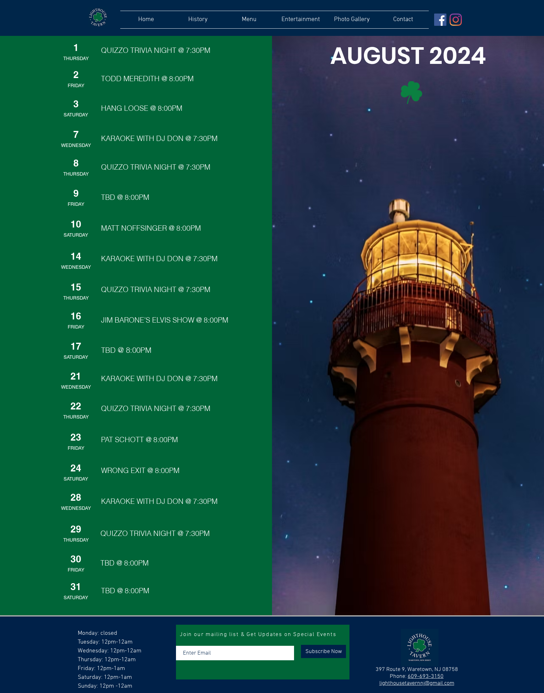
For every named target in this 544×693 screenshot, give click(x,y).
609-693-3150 (426, 676)
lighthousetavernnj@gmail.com (416, 683)
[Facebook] (440, 20)
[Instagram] (456, 20)
